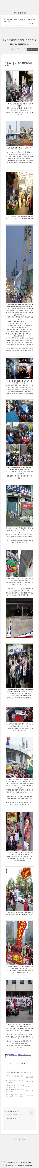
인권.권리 (16, 1072)
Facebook (20, 1165)
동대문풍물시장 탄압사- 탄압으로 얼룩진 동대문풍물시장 (19, 21)
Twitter (15, 1165)
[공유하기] (12, 1063)
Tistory (17, 1162)
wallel (29, 1162)
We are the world (12, 1111)
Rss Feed (7, 1165)
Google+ (31, 1165)
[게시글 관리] (15, 1063)
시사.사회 (9, 1072)
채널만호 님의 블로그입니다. (14, 1114)
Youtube (26, 1165)
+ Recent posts (7, 1152)
